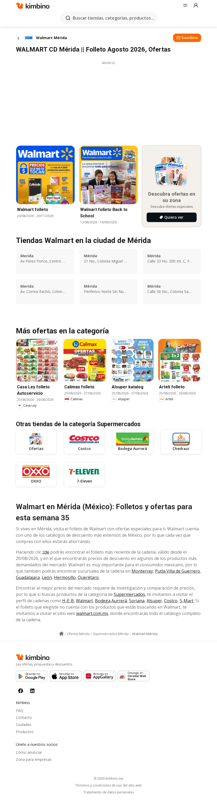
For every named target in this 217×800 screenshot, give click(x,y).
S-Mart (186, 601)
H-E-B (68, 601)
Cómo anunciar (29, 752)
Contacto (24, 717)
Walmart (84, 601)
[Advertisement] (108, 102)
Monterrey (142, 571)
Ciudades (23, 724)
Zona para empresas (34, 759)
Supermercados (129, 594)
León (47, 577)
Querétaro (88, 577)
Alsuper (154, 601)
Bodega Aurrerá (111, 601)
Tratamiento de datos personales (108, 792)
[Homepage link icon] (61, 634)
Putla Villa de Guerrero (177, 571)
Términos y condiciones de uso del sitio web (108, 785)
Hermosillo (65, 577)
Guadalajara (28, 577)
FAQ (19, 710)
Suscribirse (190, 37)
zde (45, 552)
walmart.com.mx (92, 613)
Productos (25, 731)
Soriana (136, 601)
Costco (171, 601)
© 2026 (108, 778)
